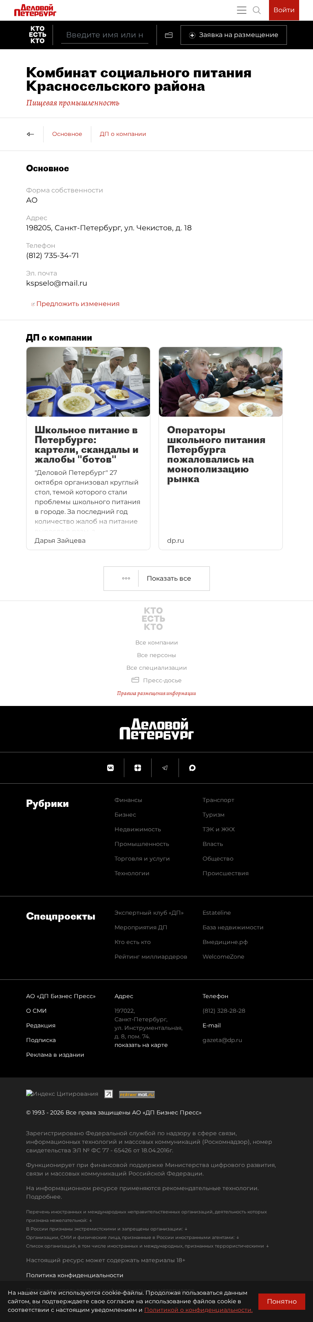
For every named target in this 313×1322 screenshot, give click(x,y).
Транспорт (218, 800)
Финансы (128, 800)
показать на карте (141, 1045)
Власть (213, 844)
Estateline (217, 912)
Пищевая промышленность (72, 102)
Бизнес (125, 814)
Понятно (282, 1301)
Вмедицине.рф (225, 942)
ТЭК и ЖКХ (219, 829)
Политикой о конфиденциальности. (198, 1309)
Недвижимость (138, 829)
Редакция (40, 1025)
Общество (218, 858)
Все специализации (156, 667)
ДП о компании (123, 134)
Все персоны (156, 655)
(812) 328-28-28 (224, 1010)
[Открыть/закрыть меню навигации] (241, 10)
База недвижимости (233, 927)
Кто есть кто (133, 942)
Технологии (132, 873)
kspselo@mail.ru (56, 283)
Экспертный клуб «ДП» (149, 912)
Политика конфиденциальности (74, 1275)
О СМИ (36, 1010)
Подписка (41, 1040)
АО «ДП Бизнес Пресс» (61, 996)
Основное (67, 134)
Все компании (156, 642)
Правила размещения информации (156, 693)
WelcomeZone (223, 956)
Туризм (214, 814)
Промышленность (142, 844)
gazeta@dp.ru (222, 1040)
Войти (284, 10)
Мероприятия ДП (141, 927)
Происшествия (226, 873)
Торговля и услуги (142, 858)
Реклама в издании (55, 1054)
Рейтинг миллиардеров (151, 956)
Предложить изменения (77, 304)
